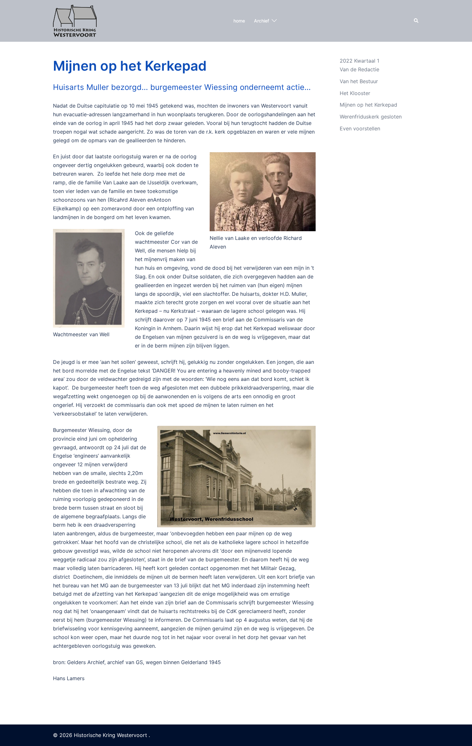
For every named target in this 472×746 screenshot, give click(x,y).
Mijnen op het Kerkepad (368, 104)
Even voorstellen (360, 128)
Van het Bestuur (359, 81)
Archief (261, 20)
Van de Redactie (359, 69)
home (239, 20)
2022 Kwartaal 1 (359, 60)
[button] (416, 20)
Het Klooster (355, 93)
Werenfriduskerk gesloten (371, 116)
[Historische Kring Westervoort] (75, 20)
